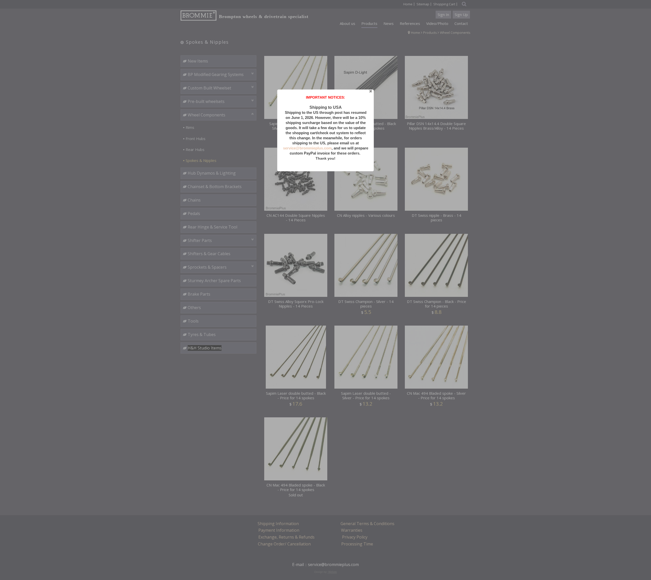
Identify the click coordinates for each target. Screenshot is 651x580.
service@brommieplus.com (307, 148)
